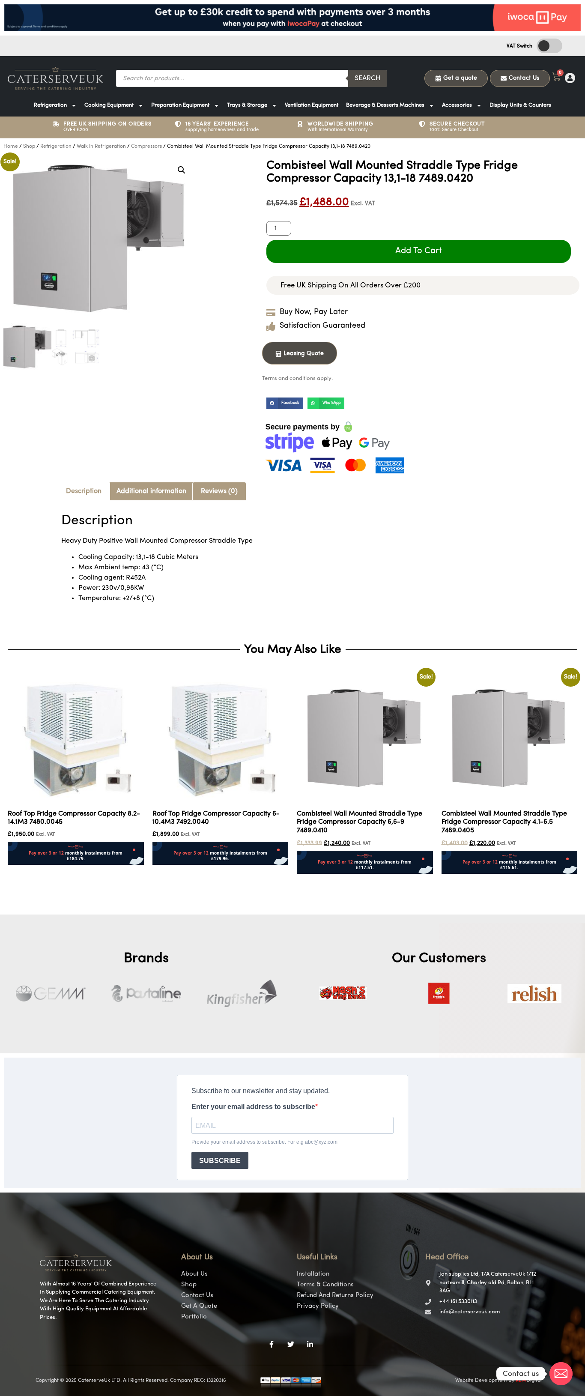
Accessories (457, 105)
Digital (529, 1380)
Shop (29, 146)
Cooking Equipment (109, 105)
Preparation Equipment (180, 105)
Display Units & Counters (520, 105)
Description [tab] (83, 491)
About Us (194, 1274)
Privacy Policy (318, 1306)
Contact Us (197, 1295)
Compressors (146, 146)
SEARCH (367, 78)
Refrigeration (50, 105)
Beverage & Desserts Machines (385, 105)
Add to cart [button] (25, 870)
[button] (181, 170)
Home (10, 146)
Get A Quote (199, 1306)
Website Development (481, 1380)
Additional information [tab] (151, 491)
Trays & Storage (247, 105)
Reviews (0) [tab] (219, 491)
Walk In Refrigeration (101, 146)
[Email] (561, 1373)
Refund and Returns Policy (335, 1295)
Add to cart (418, 251)
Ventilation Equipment (311, 105)
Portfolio (194, 1317)
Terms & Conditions (325, 1285)
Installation (313, 1274)
